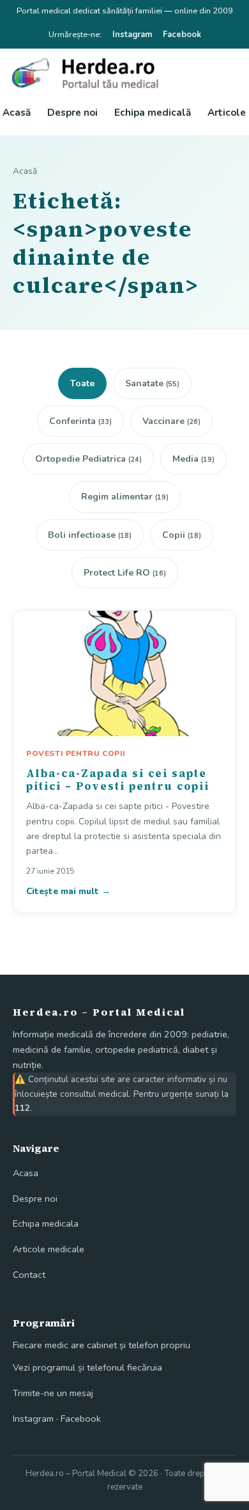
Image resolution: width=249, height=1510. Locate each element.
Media (193, 459)
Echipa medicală (152, 112)
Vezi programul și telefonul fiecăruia (87, 1367)
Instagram (132, 34)
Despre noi (72, 112)
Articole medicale (48, 1249)
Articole (226, 112)
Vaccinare (171, 421)
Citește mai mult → (68, 891)
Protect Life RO (125, 573)
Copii (181, 535)
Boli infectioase (90, 535)
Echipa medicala (46, 1223)
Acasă (17, 112)
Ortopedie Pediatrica (88, 459)
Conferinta (80, 421)
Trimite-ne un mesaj (53, 1393)
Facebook (182, 34)
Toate (82, 383)
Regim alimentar (125, 497)
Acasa (25, 1173)
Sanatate (152, 383)
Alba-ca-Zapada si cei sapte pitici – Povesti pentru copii (117, 779)
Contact (29, 1274)
